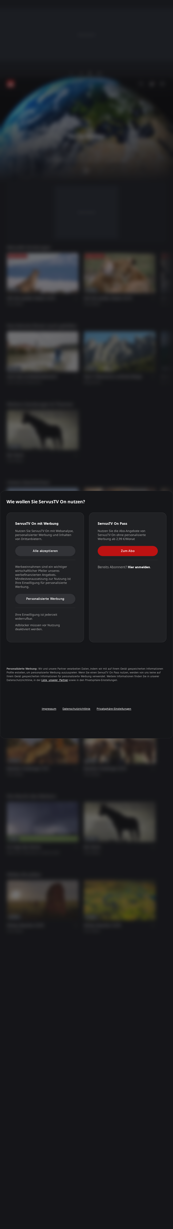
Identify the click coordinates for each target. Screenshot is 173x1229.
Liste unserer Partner (54, 680)
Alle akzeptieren (45, 551)
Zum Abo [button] (128, 551)
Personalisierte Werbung (45, 598)
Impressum (49, 709)
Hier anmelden (139, 567)
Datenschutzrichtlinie (76, 709)
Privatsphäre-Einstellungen (114, 709)
